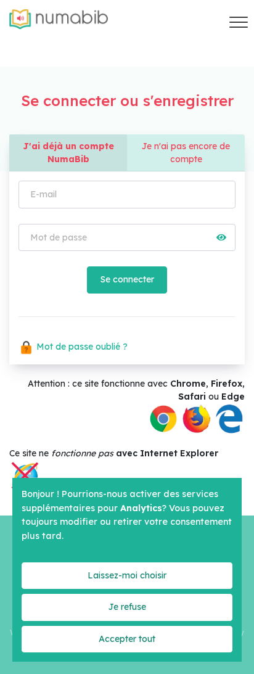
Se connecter (127, 279)
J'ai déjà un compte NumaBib (68, 153)
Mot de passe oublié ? (81, 346)
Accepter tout (127, 638)
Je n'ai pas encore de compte (186, 153)
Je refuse (127, 606)
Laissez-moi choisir (127, 575)
